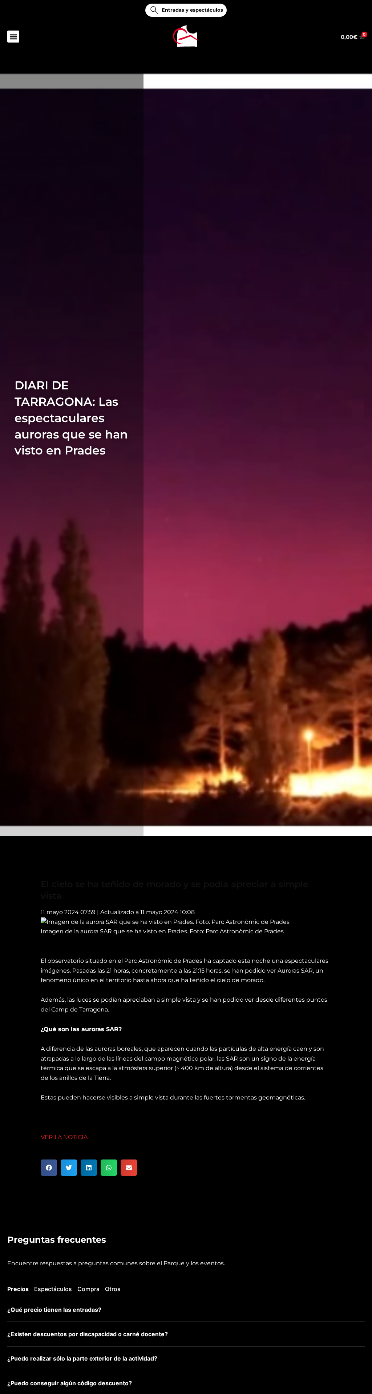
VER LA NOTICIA (64, 1137)
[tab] (18, 1290)
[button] (13, 37)
